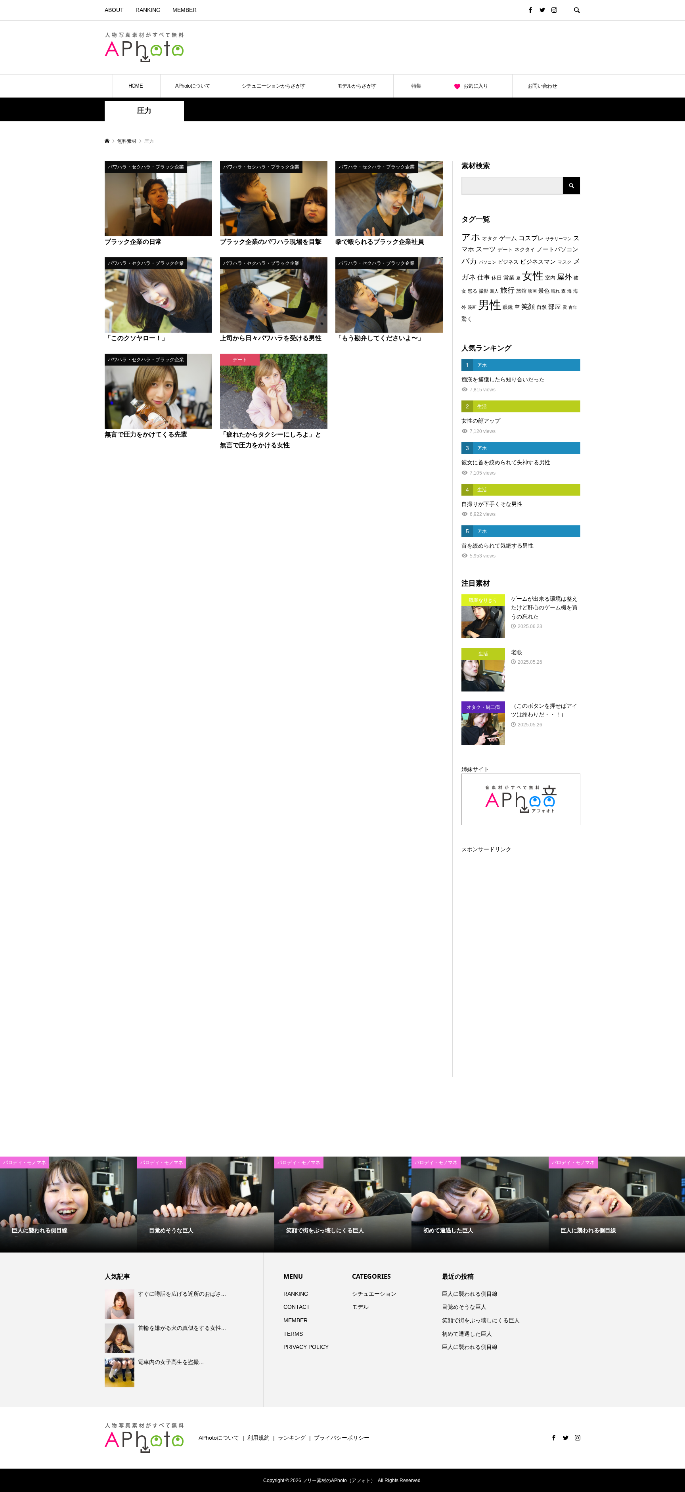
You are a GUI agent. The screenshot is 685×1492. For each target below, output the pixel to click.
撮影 (483, 291)
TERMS (293, 1334)
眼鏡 (508, 307)
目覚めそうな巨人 (464, 1307)
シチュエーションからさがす (274, 86)
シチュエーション (374, 1294)
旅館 (521, 291)
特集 (416, 86)
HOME (135, 86)
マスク (564, 262)
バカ (469, 261)
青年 (572, 307)
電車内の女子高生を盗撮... (171, 1362)
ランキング (292, 1438)
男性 (489, 304)
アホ (470, 237)
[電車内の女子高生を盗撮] (120, 1373)
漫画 (472, 307)
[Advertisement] (487, 47)
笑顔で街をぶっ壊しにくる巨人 (481, 1320)
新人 (494, 291)
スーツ (486, 249)
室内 (550, 278)
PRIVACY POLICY (306, 1347)
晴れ (555, 291)
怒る (472, 291)
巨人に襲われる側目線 (469, 1294)
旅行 (507, 290)
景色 (543, 290)
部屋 (554, 306)
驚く (467, 319)
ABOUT (114, 10)
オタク (489, 238)
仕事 (483, 277)
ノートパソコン (557, 249)
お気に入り (475, 86)
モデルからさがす (357, 86)
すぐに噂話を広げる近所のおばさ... (182, 1294)
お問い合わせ (542, 86)
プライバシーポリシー (341, 1438)
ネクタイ (525, 250)
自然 (541, 307)
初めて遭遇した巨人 (467, 1334)
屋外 (564, 277)
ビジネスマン (538, 262)
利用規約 (258, 1438)
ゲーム (508, 238)
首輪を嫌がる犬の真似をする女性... (182, 1328)
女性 (532, 276)
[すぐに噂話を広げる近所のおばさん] (120, 1304)
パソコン (487, 262)
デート (505, 250)
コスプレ (531, 238)
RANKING (148, 10)
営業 (509, 278)
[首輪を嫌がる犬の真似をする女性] (120, 1338)
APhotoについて (192, 86)
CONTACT (296, 1307)
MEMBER (184, 10)
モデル (360, 1307)
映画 (532, 291)
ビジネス (508, 262)
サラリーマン (558, 238)
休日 (497, 278)
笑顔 (528, 306)
